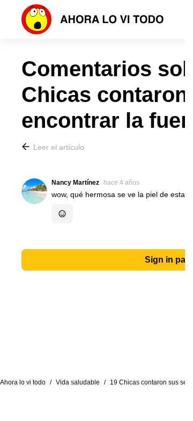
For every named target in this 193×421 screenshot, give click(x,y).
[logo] (92, 19)
